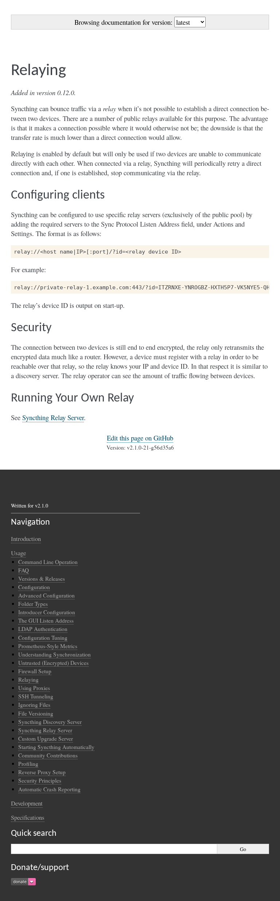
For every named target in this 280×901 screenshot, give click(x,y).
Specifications (27, 817)
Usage (18, 553)
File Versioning (35, 713)
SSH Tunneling (35, 696)
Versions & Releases (41, 578)
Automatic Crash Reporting (49, 789)
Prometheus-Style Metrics (47, 646)
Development (27, 803)
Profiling (28, 763)
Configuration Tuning (42, 637)
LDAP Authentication (42, 628)
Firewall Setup (34, 671)
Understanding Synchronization (54, 654)
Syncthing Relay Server (45, 730)
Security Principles (39, 780)
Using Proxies (34, 688)
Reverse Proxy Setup (42, 772)
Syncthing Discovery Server (50, 721)
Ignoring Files (34, 704)
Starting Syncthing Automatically (56, 747)
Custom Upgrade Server (45, 738)
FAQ (23, 570)
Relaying (28, 679)
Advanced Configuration (46, 595)
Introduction (26, 538)
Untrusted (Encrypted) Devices (53, 662)
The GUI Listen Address (46, 620)
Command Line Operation (48, 561)
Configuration (34, 587)
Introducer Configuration (46, 612)
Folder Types (33, 603)
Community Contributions (48, 755)
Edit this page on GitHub (140, 437)
